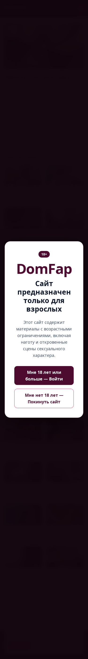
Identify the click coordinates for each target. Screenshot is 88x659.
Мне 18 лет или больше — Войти (44, 375)
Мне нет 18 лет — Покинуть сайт (44, 398)
